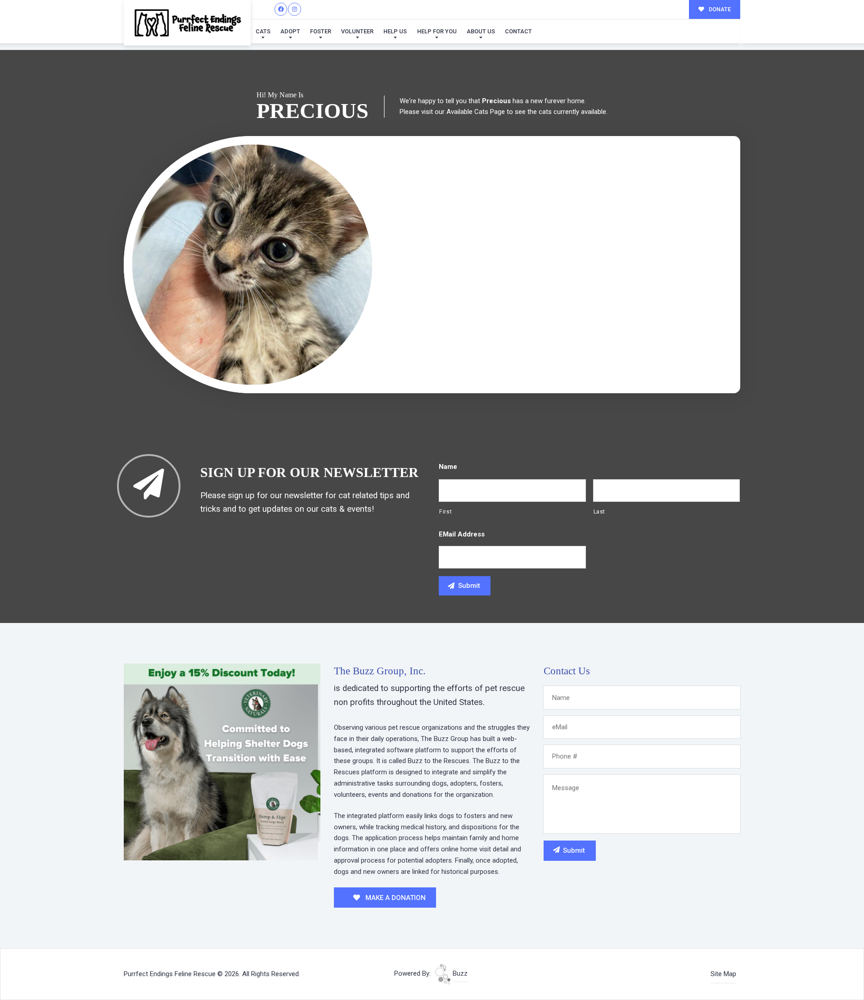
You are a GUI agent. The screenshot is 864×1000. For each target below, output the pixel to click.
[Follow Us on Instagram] (294, 9)
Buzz (459, 973)
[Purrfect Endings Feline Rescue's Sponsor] (222, 761)
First (445, 512)
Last (600, 512)
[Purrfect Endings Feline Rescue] (187, 23)
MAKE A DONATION (395, 898)
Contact (518, 31)
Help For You (437, 31)
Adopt (290, 31)
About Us (481, 31)
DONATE (719, 9)
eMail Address (462, 534)
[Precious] (252, 264)
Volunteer (357, 31)
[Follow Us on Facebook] (281, 9)
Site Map (723, 974)
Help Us (395, 31)
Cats (263, 31)
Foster (320, 31)
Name (448, 467)
